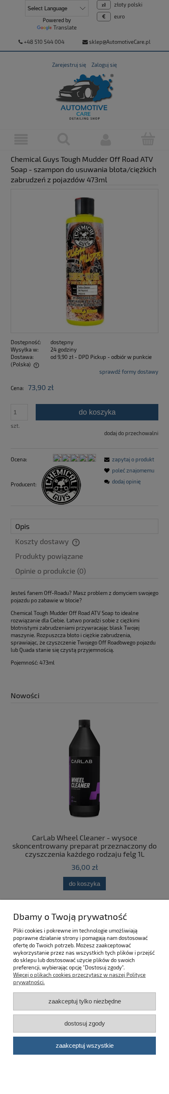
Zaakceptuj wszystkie (85, 1045)
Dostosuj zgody (84, 1023)
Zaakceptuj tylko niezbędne (84, 1001)
